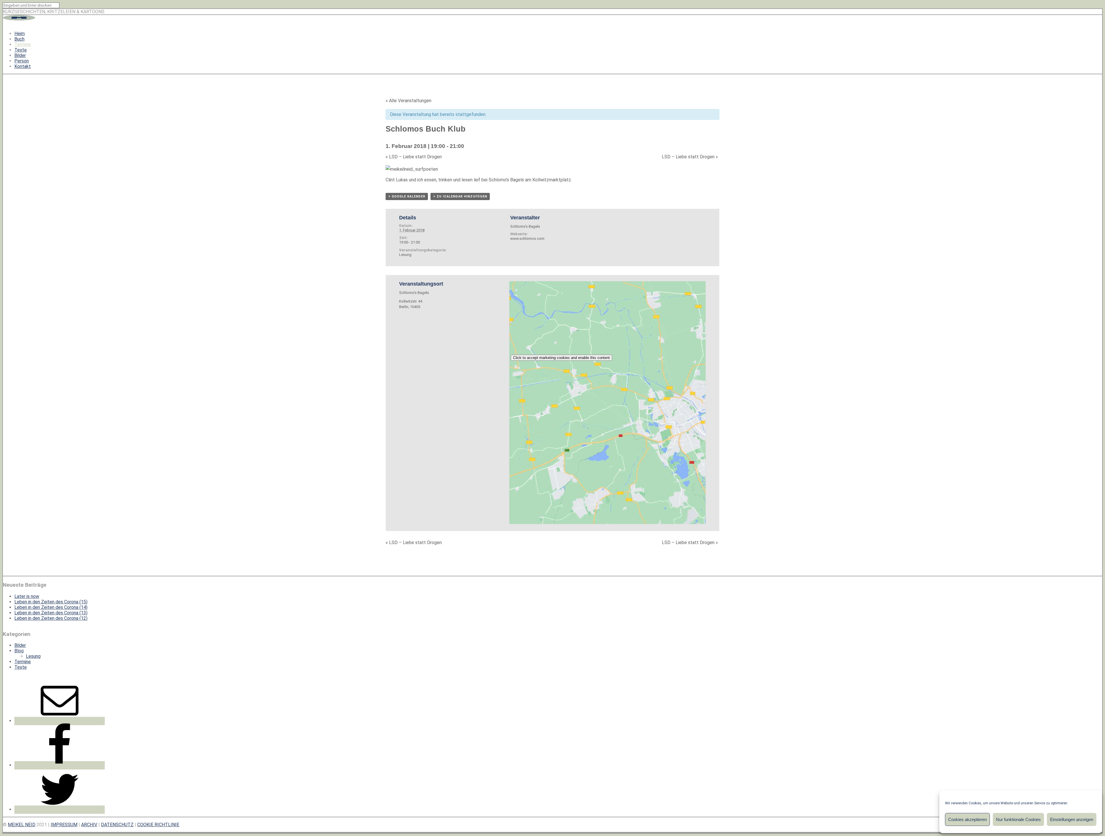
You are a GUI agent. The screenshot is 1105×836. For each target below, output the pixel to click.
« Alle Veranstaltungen (408, 100)
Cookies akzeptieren (967, 819)
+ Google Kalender (406, 196)
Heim (19, 33)
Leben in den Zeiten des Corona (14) (50, 607)
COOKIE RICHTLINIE (158, 824)
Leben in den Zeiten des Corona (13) (50, 612)
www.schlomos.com (527, 238)
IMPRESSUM (64, 824)
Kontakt (22, 66)
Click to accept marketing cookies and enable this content (561, 358)
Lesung (405, 254)
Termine (22, 44)
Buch (19, 39)
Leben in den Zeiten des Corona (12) (50, 618)
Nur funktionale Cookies (1018, 819)
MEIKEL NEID (21, 824)
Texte (20, 50)
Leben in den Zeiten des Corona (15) (50, 602)
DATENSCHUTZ (117, 824)
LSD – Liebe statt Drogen (414, 156)
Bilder (20, 55)
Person (21, 61)
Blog (19, 650)
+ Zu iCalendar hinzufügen (460, 196)
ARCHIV (89, 824)
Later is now (26, 596)
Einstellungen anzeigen (1071, 819)
